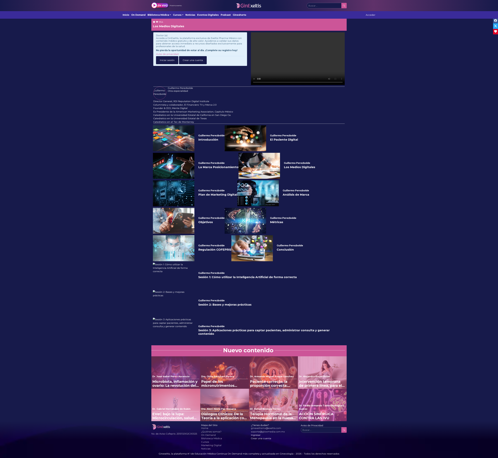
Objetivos (205, 222)
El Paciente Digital (284, 139)
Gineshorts (239, 14)
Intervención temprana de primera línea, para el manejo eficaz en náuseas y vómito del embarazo (322, 384)
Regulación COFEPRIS (214, 249)
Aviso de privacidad (167, 54)
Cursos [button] (177, 14)
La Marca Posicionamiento (218, 167)
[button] (166, 5)
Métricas (276, 222)
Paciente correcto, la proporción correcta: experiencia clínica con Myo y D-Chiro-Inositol (270, 384)
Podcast (226, 14)
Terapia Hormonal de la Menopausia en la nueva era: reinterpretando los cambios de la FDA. (271, 416)
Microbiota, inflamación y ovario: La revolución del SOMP (175, 384)
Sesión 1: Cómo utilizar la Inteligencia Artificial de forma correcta (247, 277)
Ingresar (256, 435)
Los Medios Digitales (299, 167)
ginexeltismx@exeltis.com (266, 428)
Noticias (190, 14)
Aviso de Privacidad (312, 425)
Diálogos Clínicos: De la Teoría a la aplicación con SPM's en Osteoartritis (223, 416)
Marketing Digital (211, 445)
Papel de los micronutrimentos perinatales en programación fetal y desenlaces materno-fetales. (220, 384)
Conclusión (285, 249)
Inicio (126, 14)
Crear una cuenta (193, 60)
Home (204, 428)
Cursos (205, 441)
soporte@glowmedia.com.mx (268, 431)
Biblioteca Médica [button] (158, 14)
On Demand (138, 14)
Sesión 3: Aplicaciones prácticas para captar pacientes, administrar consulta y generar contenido (264, 332)
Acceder (370, 14)
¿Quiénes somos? (211, 431)
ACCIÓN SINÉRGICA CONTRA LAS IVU (316, 416)
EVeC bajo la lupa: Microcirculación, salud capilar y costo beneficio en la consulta (174, 416)
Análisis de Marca (296, 194)
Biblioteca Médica (211, 438)
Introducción (208, 139)
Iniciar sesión (167, 60)
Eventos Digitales (208, 14)
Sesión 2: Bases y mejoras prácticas (224, 304)
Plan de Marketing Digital (217, 194)
